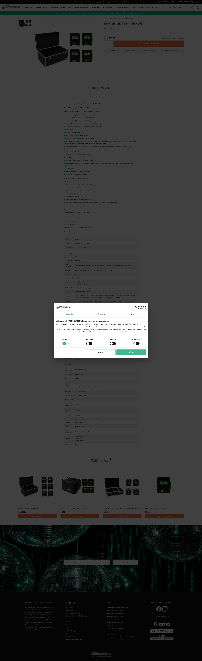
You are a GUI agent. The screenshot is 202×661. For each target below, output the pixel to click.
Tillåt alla (131, 352)
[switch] (89, 343)
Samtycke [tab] (69, 314)
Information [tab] (101, 314)
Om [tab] (132, 314)
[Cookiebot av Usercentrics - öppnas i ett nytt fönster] (137, 307)
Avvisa (100, 352)
